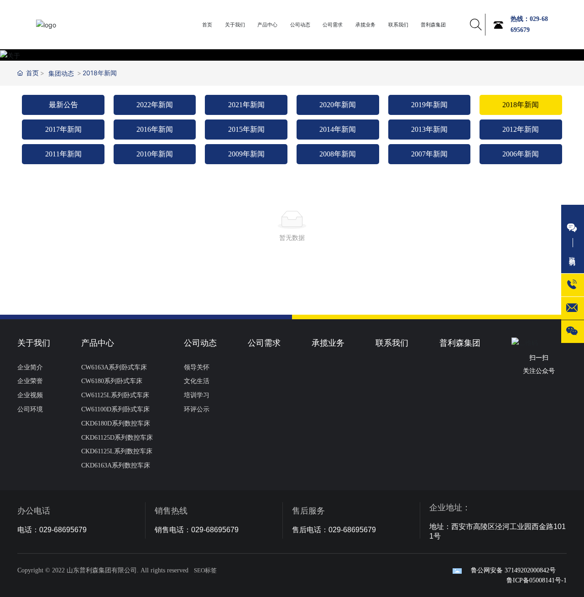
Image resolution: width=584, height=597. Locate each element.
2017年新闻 (63, 129)
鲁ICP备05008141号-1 (536, 580)
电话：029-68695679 (52, 530)
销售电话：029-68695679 (197, 530)
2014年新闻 (337, 129)
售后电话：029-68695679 (334, 530)
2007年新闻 (429, 154)
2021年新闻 (246, 105)
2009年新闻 (246, 154)
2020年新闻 (337, 105)
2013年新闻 (429, 129)
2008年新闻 (337, 154)
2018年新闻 (520, 105)
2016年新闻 (154, 129)
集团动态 (61, 73)
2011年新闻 (63, 154)
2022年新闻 (154, 105)
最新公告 (63, 105)
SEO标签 (205, 570)
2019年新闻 (429, 105)
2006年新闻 (520, 154)
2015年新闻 (246, 129)
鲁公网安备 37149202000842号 (513, 570)
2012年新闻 (520, 129)
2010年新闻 (154, 154)
